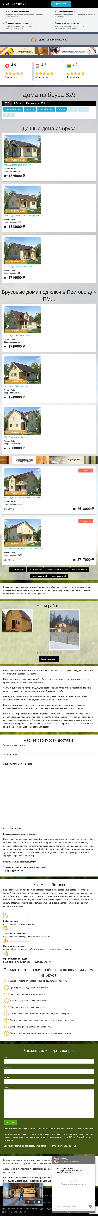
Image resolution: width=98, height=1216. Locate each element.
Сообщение (8, 1088)
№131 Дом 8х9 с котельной (17, 335)
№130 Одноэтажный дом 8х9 (18, 266)
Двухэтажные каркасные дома (57, 570)
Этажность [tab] (33, 103)
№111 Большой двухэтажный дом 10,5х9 (23, 548)
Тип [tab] (9, 103)
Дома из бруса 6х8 (35, 570)
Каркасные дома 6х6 (79, 570)
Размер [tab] (19, 103)
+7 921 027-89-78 (13, 4)
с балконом (30, 109)
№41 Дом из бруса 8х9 (15, 437)
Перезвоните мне (61, 4)
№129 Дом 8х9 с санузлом (16, 386)
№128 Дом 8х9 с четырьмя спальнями (22, 498)
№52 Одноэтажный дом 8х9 (17, 165)
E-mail (6, 1077)
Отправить (10, 1122)
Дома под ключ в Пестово (53, 39)
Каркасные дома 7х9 (58, 576)
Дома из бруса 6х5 (17, 570)
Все (45, 103)
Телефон (7, 1067)
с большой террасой (45, 109)
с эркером (61, 109)
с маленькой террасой (13, 109)
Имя (5, 1057)
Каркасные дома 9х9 (39, 576)
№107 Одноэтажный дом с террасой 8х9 (23, 215)
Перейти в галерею (49, 659)
